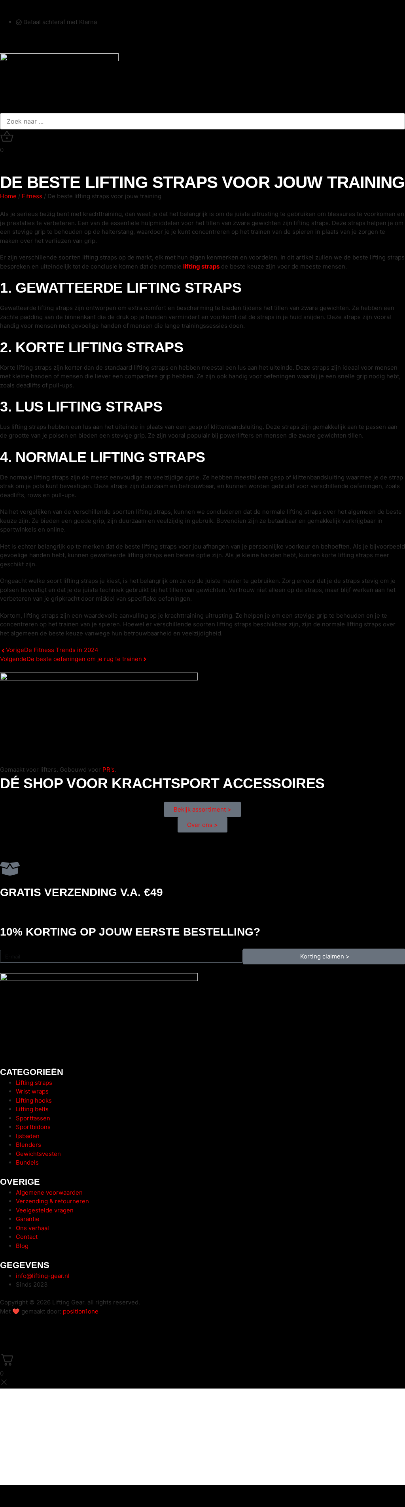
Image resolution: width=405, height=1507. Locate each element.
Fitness (32, 196)
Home (8, 196)
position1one (80, 1311)
